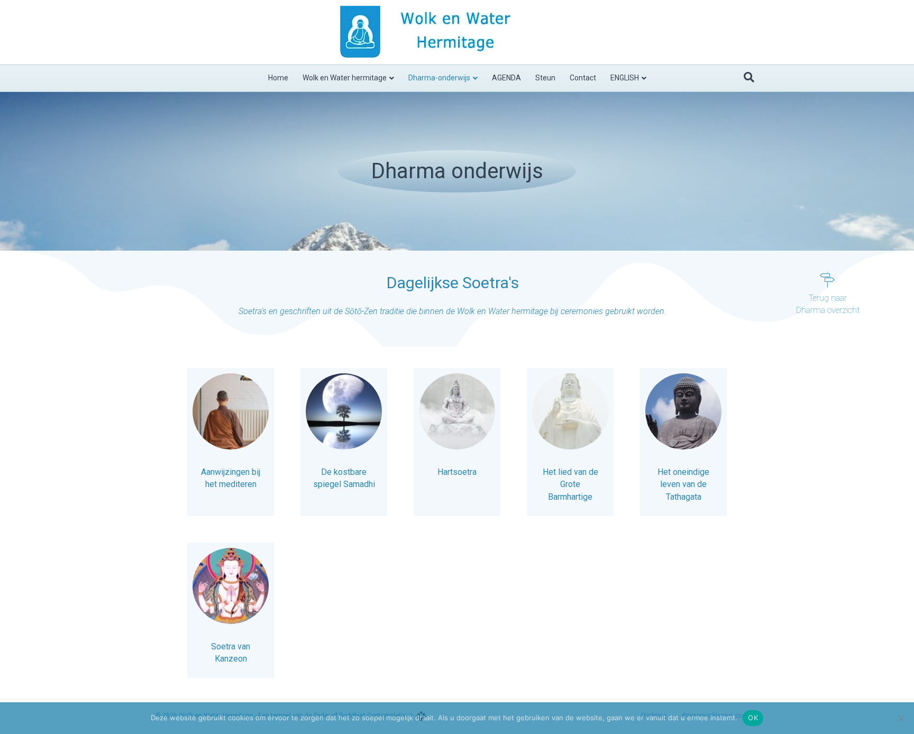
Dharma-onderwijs (439, 78)
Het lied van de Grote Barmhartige (570, 484)
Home (278, 78)
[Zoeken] (748, 77)
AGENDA (506, 78)
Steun (545, 78)
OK (753, 717)
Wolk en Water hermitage (345, 78)
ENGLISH (624, 78)
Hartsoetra (457, 472)
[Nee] (900, 718)
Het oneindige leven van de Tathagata (683, 484)
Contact (583, 78)
